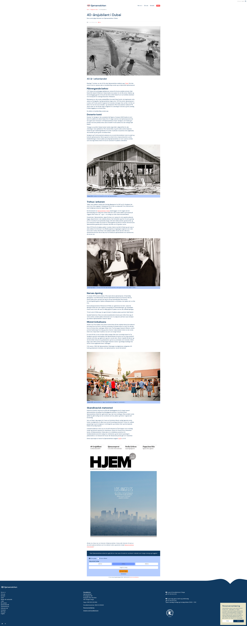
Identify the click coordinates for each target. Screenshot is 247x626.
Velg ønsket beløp (94, 561)
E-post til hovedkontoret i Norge (176, 592)
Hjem (88, 9)
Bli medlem (4, 603)
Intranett (3, 610)
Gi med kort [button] (123, 573)
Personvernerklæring (88, 608)
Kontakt (152, 5)
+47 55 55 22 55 (172, 594)
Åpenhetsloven (5, 606)
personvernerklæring (134, 577)
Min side (239, 1)
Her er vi (140, 5)
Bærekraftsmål (5, 605)
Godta (238, 621)
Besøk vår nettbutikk (6, 599)
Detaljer (240, 618)
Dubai (126, 83)
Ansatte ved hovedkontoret (90, 610)
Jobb (2, 601)
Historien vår (4, 608)
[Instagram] (5, 623)
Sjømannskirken (96, 5)
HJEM (119, 438)
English (242, 1)
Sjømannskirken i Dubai (103, 211)
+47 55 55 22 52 (172, 600)
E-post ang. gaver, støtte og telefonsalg (178, 599)
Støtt (158, 5)
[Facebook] (2, 623)
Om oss (146, 5)
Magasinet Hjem (94, 9)
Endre (227, 621)
